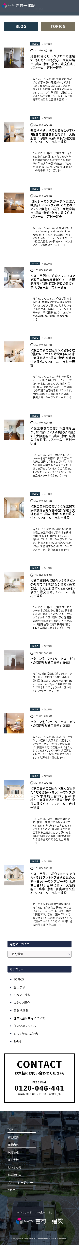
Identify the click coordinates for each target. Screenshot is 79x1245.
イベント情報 (22, 995)
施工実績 (13, 1160)
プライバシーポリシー (20, 1182)
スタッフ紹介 (22, 1002)
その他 (18, 1041)
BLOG (21, 26)
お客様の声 (14, 1175)
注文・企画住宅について (29, 1018)
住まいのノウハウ (25, 1026)
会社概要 (13, 1137)
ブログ (11, 1190)
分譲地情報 (21, 1010)
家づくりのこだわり (26, 1033)
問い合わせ (14, 1167)
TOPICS (58, 26)
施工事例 (20, 987)
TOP (10, 1129)
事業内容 (13, 1144)
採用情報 (13, 1152)
